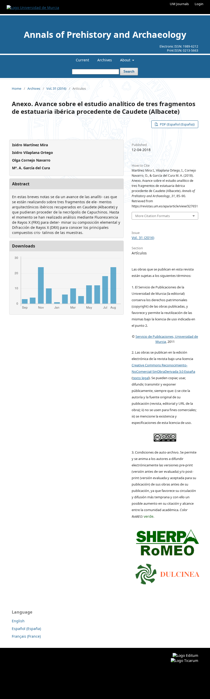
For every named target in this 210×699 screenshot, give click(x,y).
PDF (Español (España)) (177, 124)
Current (82, 60)
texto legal (141, 378)
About (125, 60)
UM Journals (179, 4)
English (18, 620)
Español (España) (26, 628)
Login (199, 4)
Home (16, 88)
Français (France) (26, 636)
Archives (104, 60)
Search (128, 71)
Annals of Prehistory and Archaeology (105, 34)
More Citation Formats (152, 215)
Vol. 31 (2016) (56, 88)
